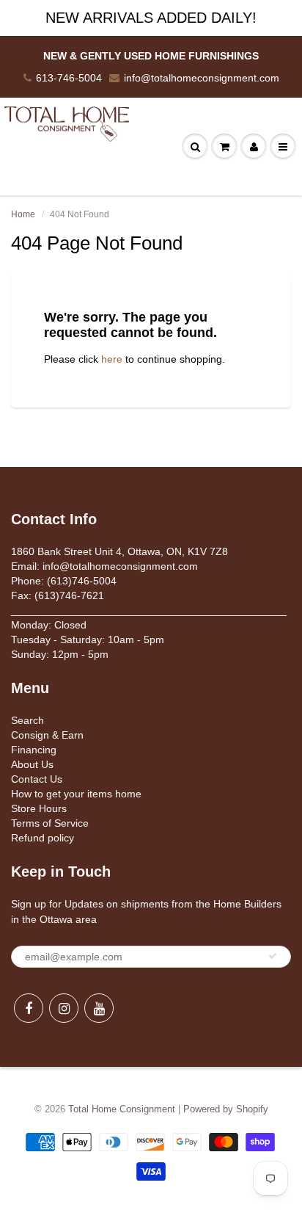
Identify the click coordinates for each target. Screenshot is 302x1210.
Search (27, 720)
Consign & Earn (47, 735)
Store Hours (39, 808)
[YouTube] (99, 1008)
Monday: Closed (48, 625)
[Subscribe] (273, 956)
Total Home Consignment (121, 1109)
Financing (33, 750)
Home (23, 214)
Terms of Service (50, 823)
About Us (32, 764)
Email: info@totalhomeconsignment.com (104, 566)
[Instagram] (63, 1008)
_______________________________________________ (149, 610)
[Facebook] (28, 1008)
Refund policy (42, 838)
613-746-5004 (69, 78)
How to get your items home (76, 794)
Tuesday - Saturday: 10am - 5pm (87, 639)
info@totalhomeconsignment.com (201, 78)
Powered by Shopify (225, 1109)
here (111, 359)
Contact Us (36, 779)
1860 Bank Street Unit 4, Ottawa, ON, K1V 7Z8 (119, 551)
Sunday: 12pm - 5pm (59, 654)
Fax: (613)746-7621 (57, 595)
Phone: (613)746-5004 (64, 581)
